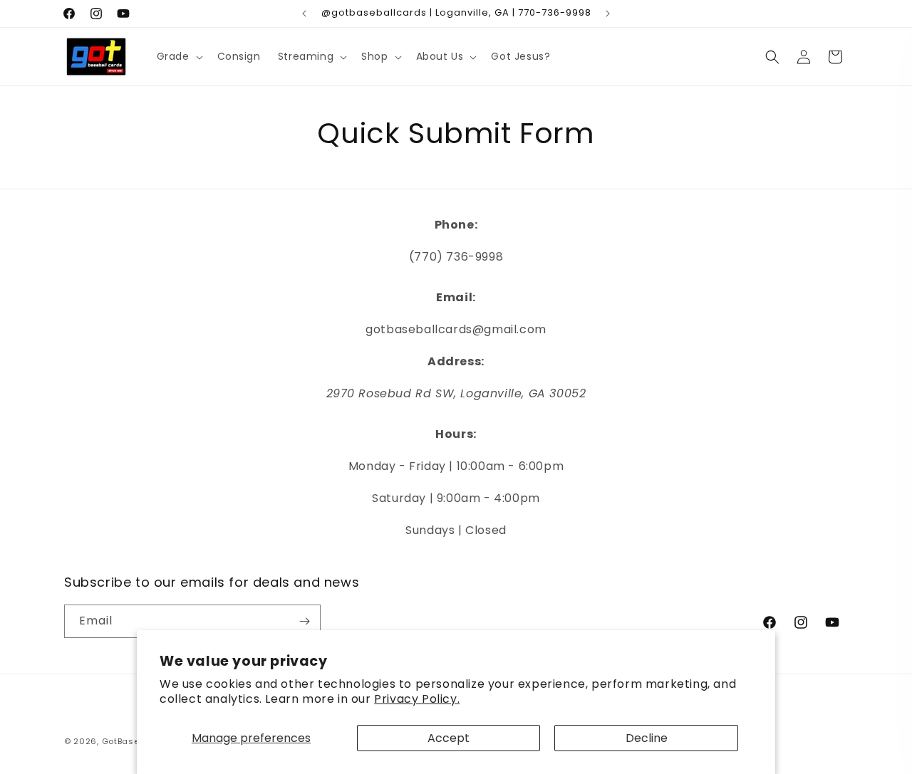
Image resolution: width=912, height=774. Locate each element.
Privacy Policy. (417, 699)
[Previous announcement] (304, 13)
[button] (178, 56)
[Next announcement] (607, 13)
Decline (647, 738)
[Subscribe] (304, 621)
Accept (449, 738)
